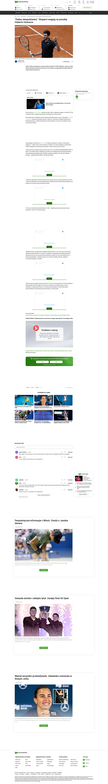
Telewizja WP (34, 774)
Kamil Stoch (73, 759)
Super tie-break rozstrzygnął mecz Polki (23, 407)
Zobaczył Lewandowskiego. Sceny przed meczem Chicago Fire (87, 478)
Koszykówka (70, 12)
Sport (53, 774)
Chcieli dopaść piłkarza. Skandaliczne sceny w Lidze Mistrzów (84, 491)
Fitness (16, 765)
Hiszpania (28, 387)
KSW (16, 767)
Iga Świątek (61, 763)
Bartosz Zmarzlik (74, 761)
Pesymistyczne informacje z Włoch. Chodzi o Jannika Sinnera (23, 422)
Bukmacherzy (45, 12)
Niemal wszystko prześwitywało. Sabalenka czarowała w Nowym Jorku (43, 407)
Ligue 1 (37, 765)
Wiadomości (48, 774)
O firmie (28, 772)
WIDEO (57, 12)
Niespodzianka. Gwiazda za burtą (61, 406)
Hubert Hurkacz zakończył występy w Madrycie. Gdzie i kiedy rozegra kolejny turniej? (48, 315)
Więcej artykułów (83, 494)
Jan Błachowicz (73, 763)
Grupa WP (23, 772)
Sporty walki (52, 12)
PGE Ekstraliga (50, 765)
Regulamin (60, 772)
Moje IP (42, 774)
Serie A (48, 763)
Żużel (39, 12)
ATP (31, 144)
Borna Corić (42, 143)
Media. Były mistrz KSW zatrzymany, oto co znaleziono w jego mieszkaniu (84, 483)
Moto (76, 12)
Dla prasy (32, 772)
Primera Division (39, 763)
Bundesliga (49, 761)
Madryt (32, 387)
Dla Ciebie (18, 12)
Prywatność (38, 772)
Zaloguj (92, 2)
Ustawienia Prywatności (47, 772)
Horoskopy (21, 774)
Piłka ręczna (63, 12)
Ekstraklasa (38, 759)
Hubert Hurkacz (23, 16)
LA (79, 12)
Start (15, 16)
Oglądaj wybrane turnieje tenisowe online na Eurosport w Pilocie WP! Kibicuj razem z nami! (49, 350)
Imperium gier (58, 774)
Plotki (39, 774)
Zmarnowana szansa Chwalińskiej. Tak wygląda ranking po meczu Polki (63, 422)
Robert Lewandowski (63, 759)
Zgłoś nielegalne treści (23, 496)
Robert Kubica (62, 761)
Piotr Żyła (61, 765)
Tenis (29, 12)
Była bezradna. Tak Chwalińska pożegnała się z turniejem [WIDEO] (42, 422)
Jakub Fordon (21, 61)
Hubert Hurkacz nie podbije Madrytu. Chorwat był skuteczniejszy (58, 104)
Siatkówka (34, 12)
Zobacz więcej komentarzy (43, 495)
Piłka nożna (24, 12)
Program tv (27, 774)
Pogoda (16, 774)
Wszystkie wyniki (87, 7)
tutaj (39, 781)
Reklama (55, 772)
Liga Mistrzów (50, 759)
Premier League (39, 761)
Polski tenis (37, 387)
